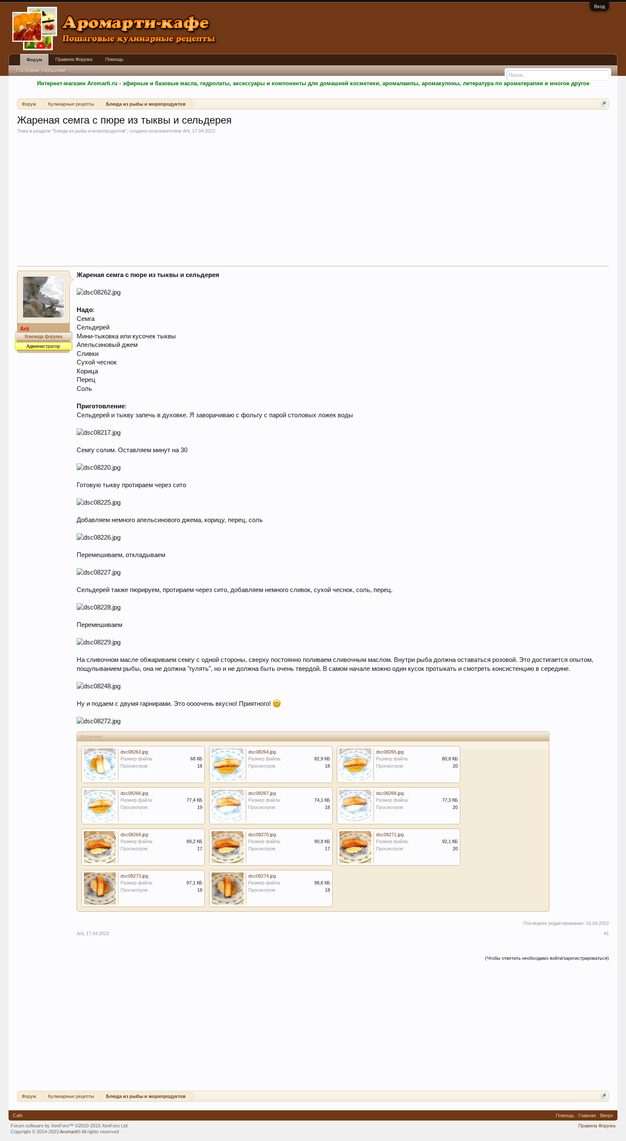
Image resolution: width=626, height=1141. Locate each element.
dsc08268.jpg (390, 793)
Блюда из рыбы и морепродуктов (89, 130)
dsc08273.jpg (134, 875)
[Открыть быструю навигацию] (603, 104)
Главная (587, 1115)
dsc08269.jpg (134, 834)
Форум (34, 59)
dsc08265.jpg (390, 751)
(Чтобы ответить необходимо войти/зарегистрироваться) (547, 958)
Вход (599, 6)
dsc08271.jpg (390, 834)
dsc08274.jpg (262, 875)
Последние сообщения (41, 70)
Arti (186, 130)
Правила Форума (73, 59)
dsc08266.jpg (134, 793)
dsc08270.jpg (262, 834)
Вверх (606, 1115)
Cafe (18, 1115)
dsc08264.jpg (262, 751)
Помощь (114, 59)
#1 (606, 933)
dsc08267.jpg (262, 793)
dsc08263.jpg (134, 751)
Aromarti (68, 1131)
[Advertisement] (313, 202)
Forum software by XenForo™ (70, 1125)
